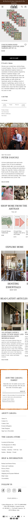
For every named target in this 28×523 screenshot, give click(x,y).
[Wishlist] (25, 47)
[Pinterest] (14, 490)
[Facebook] (3, 490)
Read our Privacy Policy (8, 401)
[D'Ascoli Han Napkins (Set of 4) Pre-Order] (19, 222)
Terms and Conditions (8, 466)
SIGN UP (22, 391)
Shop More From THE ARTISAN (14, 207)
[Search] (22, 7)
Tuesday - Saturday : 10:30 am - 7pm (12, 449)
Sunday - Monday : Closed (9, 452)
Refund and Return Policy (9, 463)
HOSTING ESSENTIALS (13, 285)
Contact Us (5, 421)
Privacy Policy (6, 468)
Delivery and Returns (6, 113)
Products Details (5, 110)
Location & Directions (8, 442)
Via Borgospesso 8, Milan (9, 444)
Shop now (13, 290)
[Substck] (19, 490)
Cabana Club (5, 423)
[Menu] (2, 6)
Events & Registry (7, 426)
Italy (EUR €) (11, 498)
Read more (5, 182)
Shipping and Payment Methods (10, 473)
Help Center (5, 476)
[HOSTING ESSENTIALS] (13, 266)
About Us (4, 418)
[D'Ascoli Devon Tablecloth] (7, 222)
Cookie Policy (5, 471)
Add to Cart (14, 58)
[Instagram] (8, 490)
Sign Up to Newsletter (8, 431)
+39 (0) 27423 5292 (7, 447)
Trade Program (6, 428)
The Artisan (4, 115)
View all (14, 212)
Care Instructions (5, 111)
